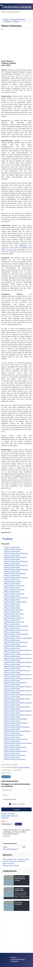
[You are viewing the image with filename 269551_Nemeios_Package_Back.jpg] (18, 750)
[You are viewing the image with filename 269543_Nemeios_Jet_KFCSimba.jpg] (18, 717)
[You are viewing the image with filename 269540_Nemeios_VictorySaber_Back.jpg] (18, 705)
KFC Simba (13, 250)
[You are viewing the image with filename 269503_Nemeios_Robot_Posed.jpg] (18, 556)
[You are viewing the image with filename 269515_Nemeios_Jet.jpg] (18, 604)
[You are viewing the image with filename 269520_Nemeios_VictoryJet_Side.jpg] (18, 625)
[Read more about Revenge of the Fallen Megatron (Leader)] (9, 880)
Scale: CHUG (6, 776)
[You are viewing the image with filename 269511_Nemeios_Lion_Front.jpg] (18, 588)
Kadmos (8, 88)
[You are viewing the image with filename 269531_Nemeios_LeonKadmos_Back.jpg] (18, 669)
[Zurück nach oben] (31, 965)
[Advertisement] (16, 933)
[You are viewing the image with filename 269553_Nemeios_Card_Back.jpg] (18, 758)
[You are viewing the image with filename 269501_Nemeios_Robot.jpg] (18, 548)
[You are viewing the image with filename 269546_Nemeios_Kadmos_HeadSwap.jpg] (18, 730)
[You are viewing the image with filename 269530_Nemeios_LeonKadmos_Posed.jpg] (18, 665)
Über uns (7, 836)
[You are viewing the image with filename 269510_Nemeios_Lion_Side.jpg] (18, 584)
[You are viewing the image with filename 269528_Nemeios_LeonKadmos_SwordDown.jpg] (18, 657)
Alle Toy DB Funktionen (10, 849)
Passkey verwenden (18, 804)
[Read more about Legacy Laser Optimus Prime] (9, 892)
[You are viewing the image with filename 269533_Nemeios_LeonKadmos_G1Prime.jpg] (18, 677)
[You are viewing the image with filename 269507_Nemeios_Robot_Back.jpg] (18, 572)
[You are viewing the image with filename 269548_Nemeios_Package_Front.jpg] (18, 738)
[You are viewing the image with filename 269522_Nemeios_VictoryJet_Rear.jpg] (18, 633)
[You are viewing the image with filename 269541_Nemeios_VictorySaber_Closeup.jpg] (18, 709)
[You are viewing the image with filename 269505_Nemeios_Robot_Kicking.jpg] (18, 564)
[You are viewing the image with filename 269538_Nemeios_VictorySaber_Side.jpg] (18, 697)
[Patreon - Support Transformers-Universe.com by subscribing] (11, 865)
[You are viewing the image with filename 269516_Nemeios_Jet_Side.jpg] (18, 608)
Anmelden (16, 809)
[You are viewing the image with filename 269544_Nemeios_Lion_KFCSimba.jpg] (18, 722)
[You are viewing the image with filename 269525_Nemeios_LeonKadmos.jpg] (18, 645)
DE (18, 12)
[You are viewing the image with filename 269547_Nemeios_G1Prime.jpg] (18, 734)
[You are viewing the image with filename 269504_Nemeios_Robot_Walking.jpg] (18, 560)
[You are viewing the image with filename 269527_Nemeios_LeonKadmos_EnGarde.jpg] (18, 653)
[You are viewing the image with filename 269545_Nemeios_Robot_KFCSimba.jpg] (18, 726)
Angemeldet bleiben (9, 799)
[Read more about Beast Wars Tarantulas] (9, 906)
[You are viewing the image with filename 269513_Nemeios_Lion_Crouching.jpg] (18, 596)
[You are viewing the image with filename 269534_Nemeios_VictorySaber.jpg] (18, 681)
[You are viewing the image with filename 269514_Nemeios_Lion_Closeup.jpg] (18, 600)
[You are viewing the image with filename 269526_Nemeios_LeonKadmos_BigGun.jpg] (18, 649)
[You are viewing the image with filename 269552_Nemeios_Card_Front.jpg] (18, 754)
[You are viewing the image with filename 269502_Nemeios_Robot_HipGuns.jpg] (18, 552)
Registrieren (5, 818)
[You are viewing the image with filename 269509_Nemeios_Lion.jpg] (18, 580)
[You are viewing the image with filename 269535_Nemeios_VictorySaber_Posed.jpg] (18, 685)
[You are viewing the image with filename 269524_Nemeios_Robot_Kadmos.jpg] (18, 641)
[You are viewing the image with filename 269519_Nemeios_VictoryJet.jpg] (18, 621)
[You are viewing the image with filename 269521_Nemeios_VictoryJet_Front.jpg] (18, 629)
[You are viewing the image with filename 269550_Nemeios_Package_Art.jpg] (18, 746)
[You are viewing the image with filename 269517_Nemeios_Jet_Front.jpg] (18, 612)
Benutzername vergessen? (9, 816)
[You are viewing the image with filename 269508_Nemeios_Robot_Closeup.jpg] (18, 576)
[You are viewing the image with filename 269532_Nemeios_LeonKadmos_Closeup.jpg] (18, 673)
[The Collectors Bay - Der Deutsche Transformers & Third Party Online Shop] (16, 861)
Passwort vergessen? (8, 814)
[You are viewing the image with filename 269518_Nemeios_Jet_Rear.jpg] (18, 617)
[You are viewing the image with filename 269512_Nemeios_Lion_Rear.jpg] (18, 592)
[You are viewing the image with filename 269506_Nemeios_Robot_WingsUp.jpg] (18, 568)
